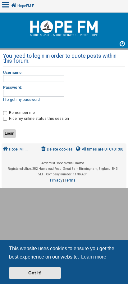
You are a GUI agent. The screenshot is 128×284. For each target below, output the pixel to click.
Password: (12, 87)
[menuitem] (56, 149)
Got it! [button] (35, 272)
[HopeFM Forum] (64, 29)
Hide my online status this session (38, 118)
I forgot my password (21, 99)
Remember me (21, 112)
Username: (12, 72)
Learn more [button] (93, 256)
